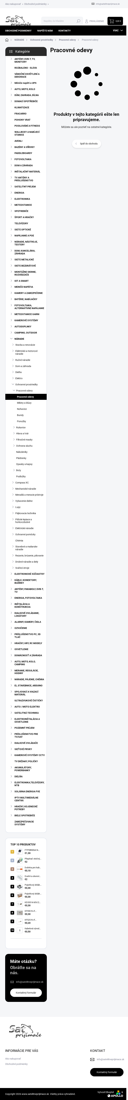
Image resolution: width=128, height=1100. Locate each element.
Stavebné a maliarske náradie (26, 548)
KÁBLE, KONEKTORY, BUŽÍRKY (25, 581)
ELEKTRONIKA (22, 199)
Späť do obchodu (89, 143)
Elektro (18, 378)
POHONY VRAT (22, 119)
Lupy (17, 507)
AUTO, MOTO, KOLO (24, 89)
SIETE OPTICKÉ (22, 229)
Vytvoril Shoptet (106, 1092)
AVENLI (18, 141)
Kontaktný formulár (26, 992)
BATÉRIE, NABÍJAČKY (25, 299)
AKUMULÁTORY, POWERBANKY (23, 769)
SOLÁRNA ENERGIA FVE (27, 791)
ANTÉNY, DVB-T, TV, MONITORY (24, 60)
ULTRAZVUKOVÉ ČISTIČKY (28, 700)
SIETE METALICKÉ (24, 259)
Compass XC (22, 482)
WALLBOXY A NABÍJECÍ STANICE (27, 133)
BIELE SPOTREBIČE (24, 815)
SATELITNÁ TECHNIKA (26, 713)
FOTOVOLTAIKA (22, 159)
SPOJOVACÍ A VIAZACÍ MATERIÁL (26, 693)
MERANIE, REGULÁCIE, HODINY (26, 672)
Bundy (20, 415)
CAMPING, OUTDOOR (25, 332)
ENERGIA (19, 192)
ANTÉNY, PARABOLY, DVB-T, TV (29, 590)
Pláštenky (21, 458)
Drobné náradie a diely (26, 561)
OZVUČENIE (20, 628)
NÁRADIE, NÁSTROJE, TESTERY (26, 243)
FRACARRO (20, 113)
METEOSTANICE (23, 205)
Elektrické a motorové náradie (26, 352)
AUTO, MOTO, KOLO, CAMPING (25, 663)
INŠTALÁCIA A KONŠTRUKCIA (22, 605)
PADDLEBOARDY (23, 153)
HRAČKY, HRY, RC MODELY (28, 643)
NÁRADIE (19, 339)
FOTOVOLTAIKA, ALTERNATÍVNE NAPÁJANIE (29, 307)
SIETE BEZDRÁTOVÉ (25, 265)
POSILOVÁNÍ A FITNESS (27, 125)
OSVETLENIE (21, 649)
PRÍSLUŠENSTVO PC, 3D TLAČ (27, 635)
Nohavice (22, 409)
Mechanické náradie (25, 488)
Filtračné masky (24, 439)
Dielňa (18, 372)
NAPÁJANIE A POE (24, 235)
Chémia (19, 540)
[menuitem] (19, 30)
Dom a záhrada (23, 366)
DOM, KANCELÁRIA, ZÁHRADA (24, 252)
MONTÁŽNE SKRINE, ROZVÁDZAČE (25, 273)
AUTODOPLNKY (22, 326)
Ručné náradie (22, 360)
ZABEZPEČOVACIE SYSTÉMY (24, 823)
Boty (18, 470)
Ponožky (21, 421)
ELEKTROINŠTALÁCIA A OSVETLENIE (27, 720)
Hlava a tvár (22, 433)
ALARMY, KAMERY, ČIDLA (27, 622)
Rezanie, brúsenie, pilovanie (29, 555)
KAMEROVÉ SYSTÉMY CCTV (29, 755)
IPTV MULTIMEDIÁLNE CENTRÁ (26, 799)
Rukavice (21, 427)
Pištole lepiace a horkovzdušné (23, 521)
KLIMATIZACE (21, 107)
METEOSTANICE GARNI (26, 314)
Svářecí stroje (22, 568)
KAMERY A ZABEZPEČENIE (28, 293)
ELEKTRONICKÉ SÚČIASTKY (29, 574)
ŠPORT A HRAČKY (24, 217)
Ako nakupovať (13, 4)
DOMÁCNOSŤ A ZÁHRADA (28, 655)
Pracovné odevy (24, 390)
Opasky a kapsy (24, 464)
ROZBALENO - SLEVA (25, 67)
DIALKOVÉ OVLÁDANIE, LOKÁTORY (26, 614)
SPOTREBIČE (21, 211)
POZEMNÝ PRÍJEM (24, 728)
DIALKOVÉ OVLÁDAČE (26, 743)
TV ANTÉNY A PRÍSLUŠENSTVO (23, 179)
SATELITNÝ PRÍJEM (25, 186)
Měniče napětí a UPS (25, 83)
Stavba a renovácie (25, 345)
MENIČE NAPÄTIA (23, 287)
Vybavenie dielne (23, 501)
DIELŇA (18, 776)
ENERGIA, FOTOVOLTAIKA (28, 598)
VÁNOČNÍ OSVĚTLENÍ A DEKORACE (27, 75)
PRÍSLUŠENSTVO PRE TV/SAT (26, 735)
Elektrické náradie (24, 528)
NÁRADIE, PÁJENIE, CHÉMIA (29, 679)
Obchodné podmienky (35, 4)
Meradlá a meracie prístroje (29, 494)
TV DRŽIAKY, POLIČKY (26, 761)
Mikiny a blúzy (24, 402)
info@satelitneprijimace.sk (29, 982)
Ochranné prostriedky (26, 384)
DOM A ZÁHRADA (23, 165)
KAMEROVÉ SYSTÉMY (26, 320)
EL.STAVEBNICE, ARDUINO (28, 685)
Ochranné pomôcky (25, 534)
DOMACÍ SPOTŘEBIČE (26, 101)
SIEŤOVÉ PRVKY (23, 749)
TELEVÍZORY (21, 223)
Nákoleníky (22, 452)
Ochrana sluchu (24, 445)
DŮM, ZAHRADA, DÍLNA (26, 95)
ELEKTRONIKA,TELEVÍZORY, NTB (29, 784)
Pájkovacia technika (25, 513)
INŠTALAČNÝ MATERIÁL (27, 171)
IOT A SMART (21, 281)
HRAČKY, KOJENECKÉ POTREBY (26, 808)
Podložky (21, 476)
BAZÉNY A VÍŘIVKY (24, 147)
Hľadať (78, 21)
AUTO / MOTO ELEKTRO (27, 706)
